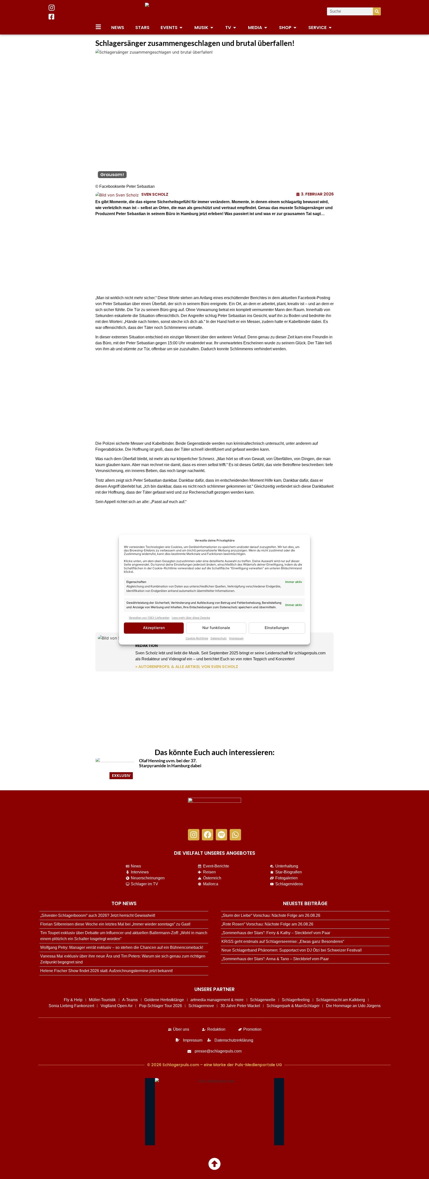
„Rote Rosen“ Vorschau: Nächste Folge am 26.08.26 (267, 924)
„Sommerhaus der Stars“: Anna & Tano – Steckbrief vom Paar (275, 959)
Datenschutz (219, 638)
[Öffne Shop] (295, 27)
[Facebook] (207, 834)
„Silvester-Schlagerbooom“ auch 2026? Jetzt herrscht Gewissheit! (97, 915)
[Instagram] (193, 834)
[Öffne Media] (265, 27)
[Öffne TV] (234, 27)
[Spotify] (221, 834)
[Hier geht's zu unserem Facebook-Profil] (51, 16)
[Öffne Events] (181, 27)
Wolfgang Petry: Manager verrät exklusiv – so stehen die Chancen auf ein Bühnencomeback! (121, 947)
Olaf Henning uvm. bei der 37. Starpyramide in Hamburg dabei (170, 763)
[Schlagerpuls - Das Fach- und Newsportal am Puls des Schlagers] (214, 11)
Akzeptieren (154, 628)
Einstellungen (277, 628)
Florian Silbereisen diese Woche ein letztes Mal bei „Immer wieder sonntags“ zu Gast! (115, 924)
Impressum (236, 638)
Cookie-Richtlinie (197, 638)
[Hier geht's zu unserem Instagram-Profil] (51, 7)
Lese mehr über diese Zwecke (191, 618)
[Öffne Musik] (212, 27)
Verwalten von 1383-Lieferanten (149, 618)
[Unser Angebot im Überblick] (98, 27)
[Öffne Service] (330, 27)
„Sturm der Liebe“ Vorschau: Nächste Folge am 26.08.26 (270, 915)
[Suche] (377, 11)
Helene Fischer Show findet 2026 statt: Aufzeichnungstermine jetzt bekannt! (106, 971)
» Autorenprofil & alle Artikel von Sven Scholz (186, 666)
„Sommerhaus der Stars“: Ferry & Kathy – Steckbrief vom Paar (275, 933)
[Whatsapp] (235, 834)
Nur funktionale (216, 628)
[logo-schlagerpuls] (214, 811)
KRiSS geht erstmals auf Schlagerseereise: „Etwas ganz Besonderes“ (282, 941)
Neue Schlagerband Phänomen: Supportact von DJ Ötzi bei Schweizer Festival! (291, 950)
